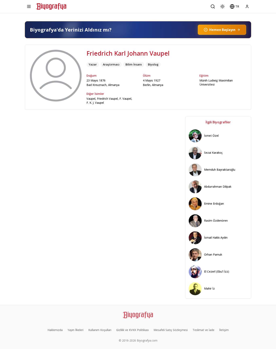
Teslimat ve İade (203, 330)
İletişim (224, 330)
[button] (234, 6)
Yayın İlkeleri (75, 330)
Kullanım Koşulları (99, 330)
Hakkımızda (55, 330)
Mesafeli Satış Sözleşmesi (171, 330)
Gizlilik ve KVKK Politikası (132, 330)
